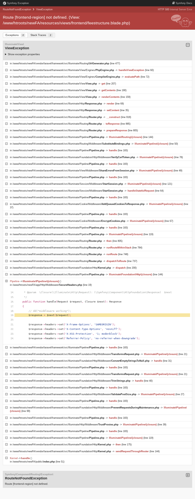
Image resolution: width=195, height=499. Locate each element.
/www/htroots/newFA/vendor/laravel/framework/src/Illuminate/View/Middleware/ (73, 170)
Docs (184, 3)
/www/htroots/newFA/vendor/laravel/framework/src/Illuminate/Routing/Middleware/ (71, 143)
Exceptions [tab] (15, 35)
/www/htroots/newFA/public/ (34, 461)
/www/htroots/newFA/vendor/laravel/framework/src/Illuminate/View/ (55, 83)
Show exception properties (24, 54)
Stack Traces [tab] (40, 35)
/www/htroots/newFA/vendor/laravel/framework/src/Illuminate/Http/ (57, 103)
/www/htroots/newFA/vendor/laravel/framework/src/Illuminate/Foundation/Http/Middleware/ (74, 157)
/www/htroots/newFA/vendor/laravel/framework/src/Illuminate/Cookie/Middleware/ (79, 204)
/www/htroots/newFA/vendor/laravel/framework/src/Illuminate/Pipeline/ (58, 137)
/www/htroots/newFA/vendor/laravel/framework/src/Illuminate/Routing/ (61, 63)
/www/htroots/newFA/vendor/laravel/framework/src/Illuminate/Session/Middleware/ (68, 183)
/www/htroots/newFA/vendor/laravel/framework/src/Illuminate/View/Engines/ (63, 70)
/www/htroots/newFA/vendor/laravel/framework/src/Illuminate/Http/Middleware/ (65, 424)
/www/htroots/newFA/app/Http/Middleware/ (47, 284)
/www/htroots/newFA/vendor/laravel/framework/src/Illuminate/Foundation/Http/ (62, 267)
